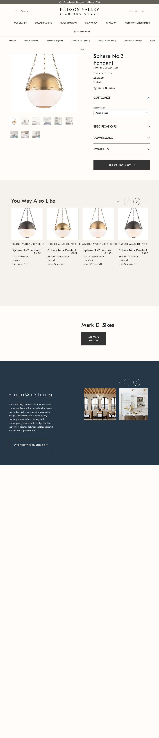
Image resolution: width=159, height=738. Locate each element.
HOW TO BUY (91, 23)
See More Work (94, 339)
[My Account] (140, 11)
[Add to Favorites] (42, 244)
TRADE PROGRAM (68, 23)
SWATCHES (101, 149)
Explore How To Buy (120, 165)
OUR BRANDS (20, 23)
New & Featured (31, 41)
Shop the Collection (105, 68)
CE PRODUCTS (83, 32)
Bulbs (152, 41)
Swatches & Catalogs (133, 41)
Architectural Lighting (80, 41)
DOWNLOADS (103, 138)
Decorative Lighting (54, 41)
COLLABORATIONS (43, 23)
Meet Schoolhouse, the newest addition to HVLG (79, 2)
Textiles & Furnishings (107, 41)
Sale (82, 49)
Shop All (12, 41)
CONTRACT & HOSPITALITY (137, 23)
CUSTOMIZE (101, 97)
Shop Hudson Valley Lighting (29, 444)
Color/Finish (99, 107)
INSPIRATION (111, 23)
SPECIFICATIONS (105, 126)
